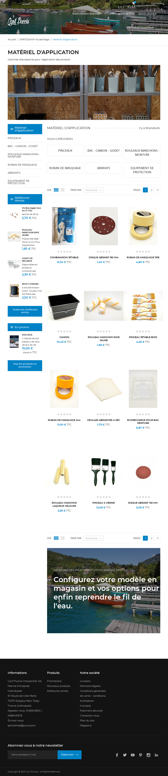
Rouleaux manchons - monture (24, 155)
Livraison (85, 681)
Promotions (54, 681)
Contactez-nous (89, 715)
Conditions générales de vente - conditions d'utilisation (93, 696)
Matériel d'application (24, 129)
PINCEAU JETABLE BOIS (143, 337)
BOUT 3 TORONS (30, 284)
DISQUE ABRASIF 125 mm (143, 503)
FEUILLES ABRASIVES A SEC (103, 420)
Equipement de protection (18, 182)
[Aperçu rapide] (65, 266)
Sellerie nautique (147, 14)
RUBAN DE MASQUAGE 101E (143, 257)
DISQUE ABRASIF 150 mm (104, 257)
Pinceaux (14, 138)
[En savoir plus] (74, 266)
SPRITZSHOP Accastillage (140, 27)
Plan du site (87, 720)
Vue (49, 189)
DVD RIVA (27, 335)
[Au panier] (55, 266)
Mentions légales (90, 686)
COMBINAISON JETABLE (64, 257)
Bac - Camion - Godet (23, 146)
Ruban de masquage (22, 165)
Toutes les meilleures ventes (25, 311)
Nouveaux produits (58, 686)
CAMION (64, 337)
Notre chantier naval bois (86, 14)
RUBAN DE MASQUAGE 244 (64, 420)
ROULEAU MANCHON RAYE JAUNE (30, 232)
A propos (85, 706)
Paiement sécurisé (91, 711)
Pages (136, 189)
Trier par (75, 189)
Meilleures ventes (57, 691)
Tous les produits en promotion (25, 365)
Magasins (85, 725)
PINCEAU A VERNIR (103, 503)
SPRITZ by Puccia (119, 14)
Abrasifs (14, 173)
